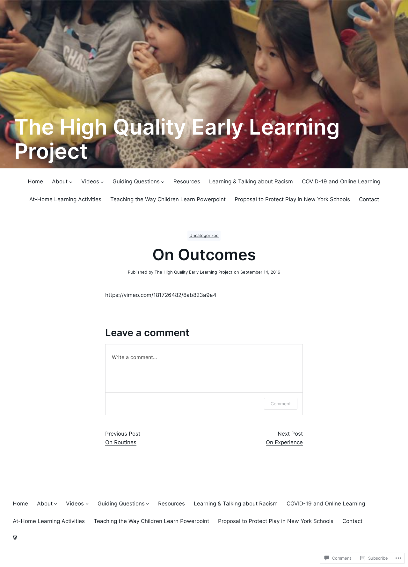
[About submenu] (70, 181)
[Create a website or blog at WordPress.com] (15, 537)
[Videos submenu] (102, 181)
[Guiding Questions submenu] (162, 181)
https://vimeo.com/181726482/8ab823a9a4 (160, 295)
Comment (281, 403)
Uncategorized (204, 235)
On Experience (284, 442)
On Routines (120, 442)
